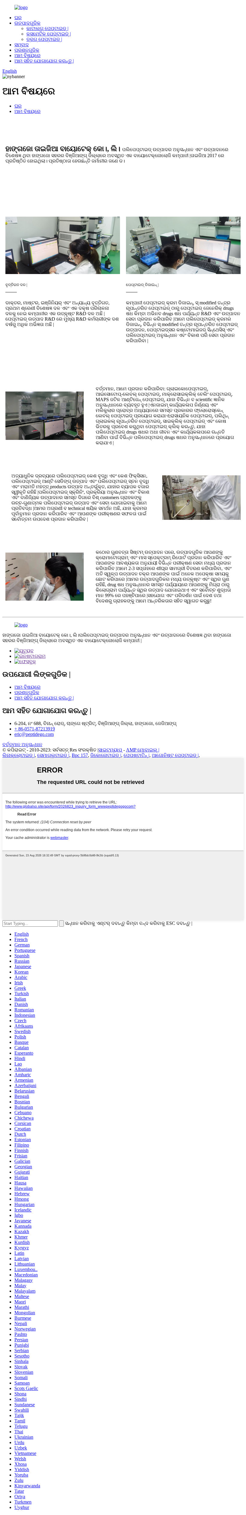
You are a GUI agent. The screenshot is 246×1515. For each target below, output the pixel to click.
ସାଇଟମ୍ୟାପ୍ (110, 749)
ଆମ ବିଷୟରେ (27, 55)
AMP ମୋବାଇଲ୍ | (142, 749)
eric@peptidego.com (34, 734)
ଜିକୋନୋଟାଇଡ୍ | (105, 755)
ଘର (18, 17)
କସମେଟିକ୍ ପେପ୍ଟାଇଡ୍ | (48, 33)
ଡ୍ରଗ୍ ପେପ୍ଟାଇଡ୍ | (44, 39)
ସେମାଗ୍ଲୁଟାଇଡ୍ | (53, 755)
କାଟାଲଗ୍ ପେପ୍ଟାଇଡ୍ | (47, 28)
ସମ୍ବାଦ (21, 44)
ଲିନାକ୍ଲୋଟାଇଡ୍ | (18, 755)
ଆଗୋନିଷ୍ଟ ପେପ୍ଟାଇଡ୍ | (175, 755)
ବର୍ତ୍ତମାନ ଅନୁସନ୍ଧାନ (22, 744)
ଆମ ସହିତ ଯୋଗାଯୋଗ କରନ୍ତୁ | (44, 60)
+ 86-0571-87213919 (34, 728)
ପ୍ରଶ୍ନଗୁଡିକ (26, 50)
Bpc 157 (80, 755)
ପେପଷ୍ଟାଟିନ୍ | (136, 755)
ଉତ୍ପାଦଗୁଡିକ (27, 23)
